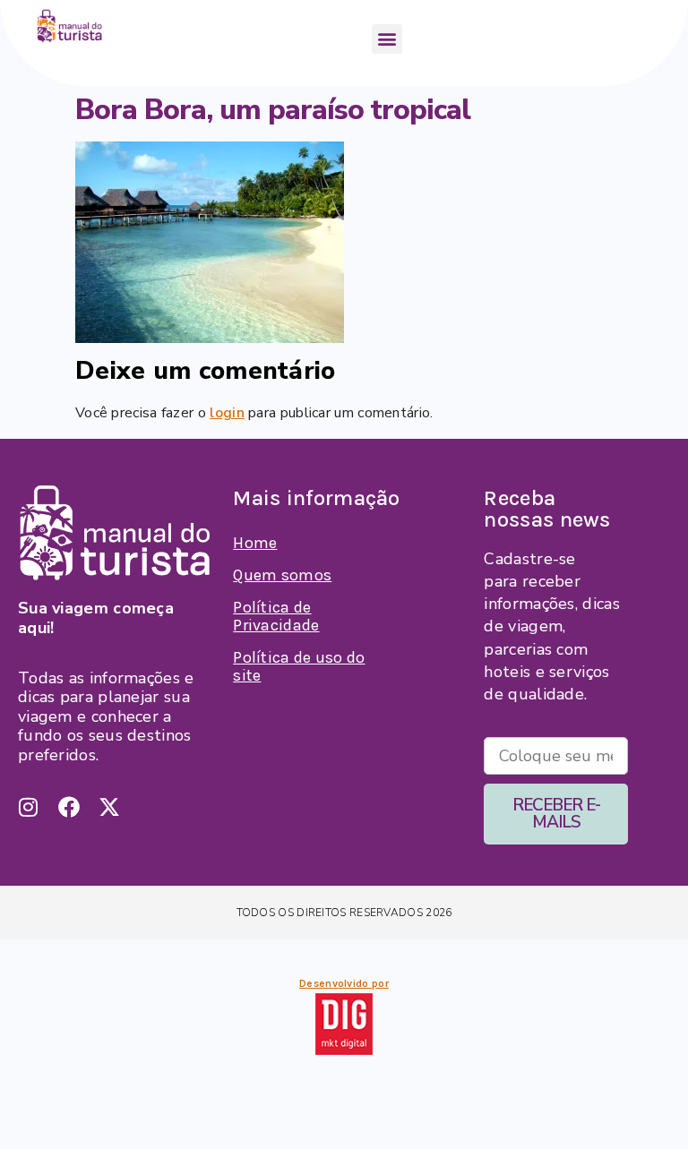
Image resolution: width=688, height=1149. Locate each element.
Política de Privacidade (276, 616)
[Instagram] (28, 807)
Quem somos (282, 575)
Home (255, 543)
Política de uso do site (299, 666)
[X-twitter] (109, 807)
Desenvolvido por (344, 983)
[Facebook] (69, 807)
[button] (386, 39)
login (227, 413)
